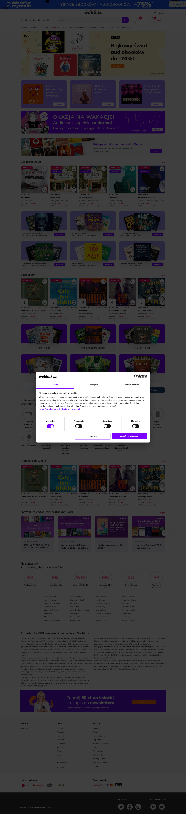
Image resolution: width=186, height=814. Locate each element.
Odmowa (93, 436)
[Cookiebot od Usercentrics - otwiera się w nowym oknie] (136, 376)
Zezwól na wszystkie (129, 436)
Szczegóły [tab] (93, 385)
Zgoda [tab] (55, 385)
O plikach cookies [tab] (131, 385)
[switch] (78, 426)
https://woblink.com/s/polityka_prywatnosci (59, 409)
